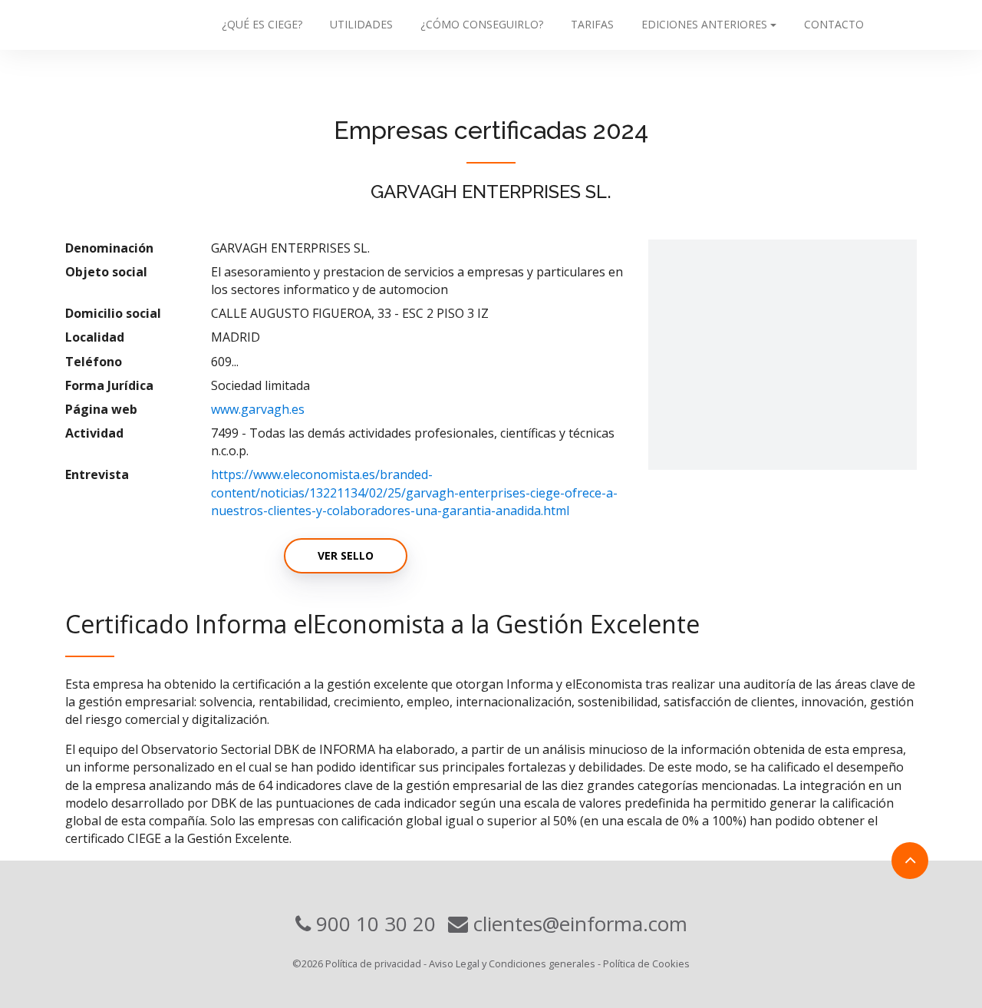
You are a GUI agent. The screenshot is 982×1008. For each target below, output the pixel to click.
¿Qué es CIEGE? (262, 24)
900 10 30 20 (373, 923)
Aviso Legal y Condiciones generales (512, 963)
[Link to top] (909, 860)
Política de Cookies (646, 963)
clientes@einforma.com (577, 923)
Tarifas (592, 24)
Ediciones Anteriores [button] (704, 24)
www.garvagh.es (258, 409)
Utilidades (361, 24)
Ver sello (346, 555)
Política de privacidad (373, 963)
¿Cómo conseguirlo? (481, 24)
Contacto (834, 24)
